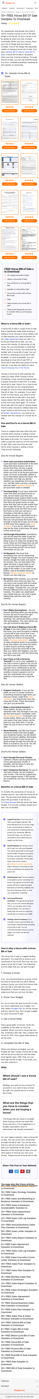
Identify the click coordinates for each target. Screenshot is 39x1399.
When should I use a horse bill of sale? (19, 304)
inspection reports (24, 485)
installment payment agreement (21, 864)
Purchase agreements (19, 640)
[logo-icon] (19, 1391)
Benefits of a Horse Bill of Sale (18, 289)
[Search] (35, 3)
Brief (36, 8)
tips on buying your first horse (15, 368)
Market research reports (21, 573)
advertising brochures (13, 716)
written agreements (12, 413)
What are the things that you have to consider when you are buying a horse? (19, 312)
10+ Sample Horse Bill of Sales (18, 275)
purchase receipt (8, 802)
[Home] (10, 3)
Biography (29, 8)
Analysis (12, 8)
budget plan (17, 1008)
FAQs (9, 299)
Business (10, 12)
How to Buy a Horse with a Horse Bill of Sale (19, 294)
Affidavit (4, 8)
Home (3, 12)
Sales (18, 12)
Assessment (20, 8)
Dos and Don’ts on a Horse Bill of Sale (19, 284)
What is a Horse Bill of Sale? (17, 279)
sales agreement (11, 339)
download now (9, 111)
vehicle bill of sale (14, 52)
